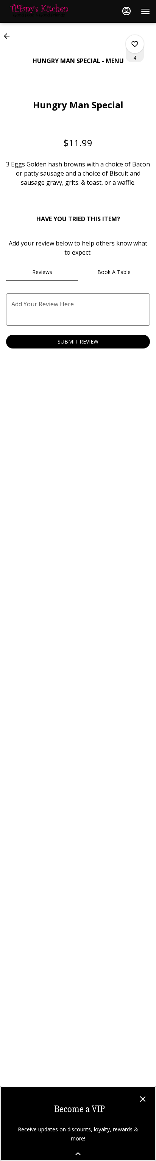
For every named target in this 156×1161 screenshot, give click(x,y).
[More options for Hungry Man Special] (135, 44)
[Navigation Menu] (145, 11)
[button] (9, 36)
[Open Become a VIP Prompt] (78, 1153)
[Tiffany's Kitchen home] (40, 11)
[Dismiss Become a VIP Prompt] (143, 1099)
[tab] (42, 272)
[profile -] (126, 11)
